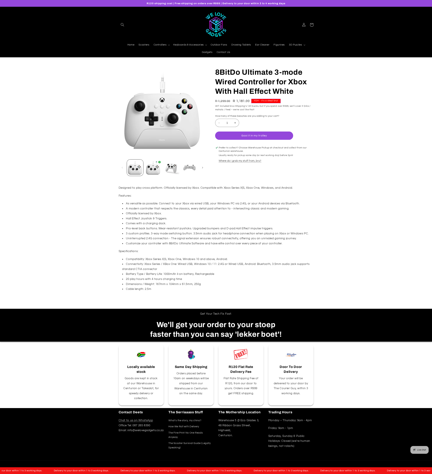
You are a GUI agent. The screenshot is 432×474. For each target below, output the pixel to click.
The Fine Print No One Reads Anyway (185, 435)
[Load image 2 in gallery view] (153, 168)
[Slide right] (202, 167)
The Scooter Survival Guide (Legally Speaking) (189, 445)
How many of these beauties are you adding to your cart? (247, 116)
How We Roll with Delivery (183, 426)
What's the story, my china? (184, 420)
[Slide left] (122, 167)
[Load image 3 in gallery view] (171, 168)
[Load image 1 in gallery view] (135, 168)
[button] (122, 25)
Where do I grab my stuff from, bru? (240, 161)
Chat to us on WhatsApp (136, 420)
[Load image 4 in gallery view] (189, 168)
